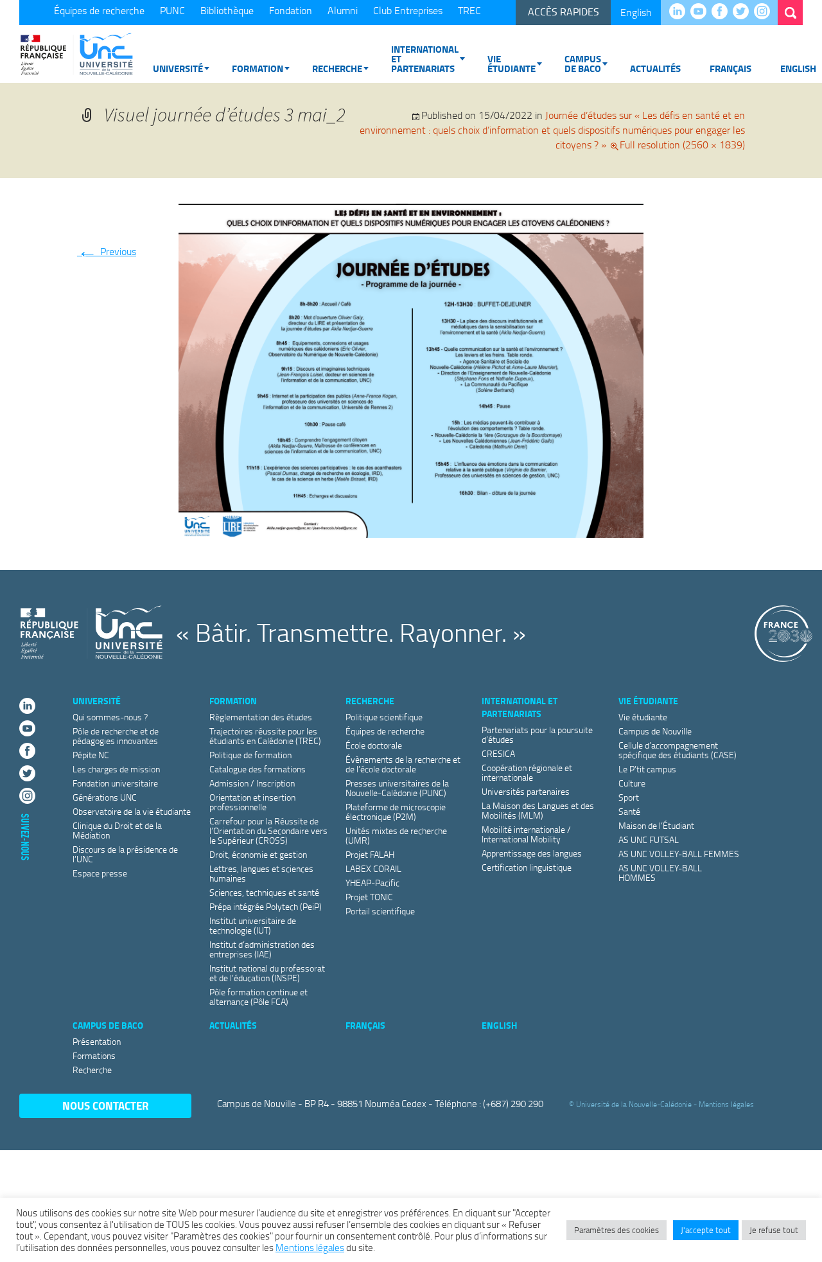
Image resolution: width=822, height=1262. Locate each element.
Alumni (343, 10)
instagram (765, 12)
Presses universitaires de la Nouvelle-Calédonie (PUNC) (397, 788)
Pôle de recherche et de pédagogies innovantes (116, 736)
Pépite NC (91, 755)
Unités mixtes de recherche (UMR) (396, 835)
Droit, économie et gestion (258, 854)
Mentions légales (726, 1104)
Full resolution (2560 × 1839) (682, 145)
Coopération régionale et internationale (527, 772)
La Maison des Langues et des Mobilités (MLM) (538, 810)
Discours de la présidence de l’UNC (125, 854)
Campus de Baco (582, 63)
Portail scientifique (380, 911)
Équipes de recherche (99, 10)
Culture (631, 783)
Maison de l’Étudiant (656, 825)
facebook (723, 12)
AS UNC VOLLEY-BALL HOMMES (660, 873)
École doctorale (373, 745)
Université (178, 68)
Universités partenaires (526, 791)
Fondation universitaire (115, 783)
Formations (94, 1055)
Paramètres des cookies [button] (616, 1230)
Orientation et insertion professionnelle (252, 802)
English (636, 12)
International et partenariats (425, 58)
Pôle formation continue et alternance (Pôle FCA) (258, 997)
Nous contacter (105, 1106)
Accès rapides (563, 11)
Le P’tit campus (647, 769)
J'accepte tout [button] (706, 1230)
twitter (744, 12)
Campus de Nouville (655, 731)
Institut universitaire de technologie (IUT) (252, 925)
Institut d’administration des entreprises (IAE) (262, 949)
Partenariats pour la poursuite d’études (537, 734)
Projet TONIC (369, 897)
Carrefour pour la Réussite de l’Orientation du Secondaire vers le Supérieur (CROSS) (268, 830)
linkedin (680, 12)
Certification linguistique (527, 867)
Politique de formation (250, 755)
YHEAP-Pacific (372, 882)
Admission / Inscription (252, 783)
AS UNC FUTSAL (648, 839)
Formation (257, 68)
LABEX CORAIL (373, 868)
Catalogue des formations (257, 769)
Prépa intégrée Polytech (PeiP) (265, 906)
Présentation (97, 1041)
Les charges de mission (116, 769)
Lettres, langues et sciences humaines (261, 873)
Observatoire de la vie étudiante (132, 811)
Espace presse (100, 873)
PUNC (172, 10)
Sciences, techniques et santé (264, 892)
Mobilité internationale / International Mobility (526, 834)
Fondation (290, 10)
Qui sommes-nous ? (110, 717)
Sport (628, 797)
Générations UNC (105, 797)
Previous (106, 251)
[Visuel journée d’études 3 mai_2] (411, 368)
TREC (469, 10)
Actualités (655, 68)
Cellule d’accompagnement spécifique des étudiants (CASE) (677, 750)
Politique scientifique (384, 717)
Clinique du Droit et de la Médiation (117, 830)
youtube (701, 12)
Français (730, 68)
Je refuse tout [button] (773, 1230)
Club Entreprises (407, 10)
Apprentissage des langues (532, 853)
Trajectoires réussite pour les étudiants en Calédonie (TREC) (265, 736)
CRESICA (498, 753)
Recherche (337, 68)
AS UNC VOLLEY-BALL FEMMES (678, 854)
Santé (629, 811)
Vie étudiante (511, 63)
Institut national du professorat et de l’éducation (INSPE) (267, 973)
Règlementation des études (260, 717)
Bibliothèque (227, 10)
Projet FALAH (369, 854)
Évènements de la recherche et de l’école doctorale (402, 764)
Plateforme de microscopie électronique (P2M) (395, 811)
